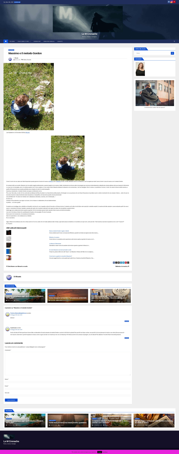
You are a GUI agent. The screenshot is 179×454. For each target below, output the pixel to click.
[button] (174, 41)
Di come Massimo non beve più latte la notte (60, 249)
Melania (58, 181)
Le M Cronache (89, 33)
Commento (8, 350)
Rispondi (126, 321)
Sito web (7, 392)
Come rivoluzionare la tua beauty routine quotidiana (67, 423)
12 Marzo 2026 (11, 425)
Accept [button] (99, 452)
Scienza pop (37, 41)
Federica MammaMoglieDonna (18, 313)
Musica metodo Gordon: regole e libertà (59, 231)
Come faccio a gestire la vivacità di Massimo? (60, 256)
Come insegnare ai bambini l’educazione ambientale (67, 298)
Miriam (51, 181)
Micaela (16, 58)
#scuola (29, 59)
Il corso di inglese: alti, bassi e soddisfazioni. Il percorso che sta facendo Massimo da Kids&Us (109, 297)
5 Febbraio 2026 (140, 425)
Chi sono (12, 41)
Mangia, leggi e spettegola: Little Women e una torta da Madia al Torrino (153, 422)
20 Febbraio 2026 (97, 425)
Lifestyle (94, 418)
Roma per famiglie (49, 41)
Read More (104, 452)
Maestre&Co (51, 295)
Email (6, 386)
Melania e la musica (54, 237)
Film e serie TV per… (24, 41)
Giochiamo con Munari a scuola (17, 266)
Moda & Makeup (52, 420)
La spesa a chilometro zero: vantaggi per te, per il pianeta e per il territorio (109, 422)
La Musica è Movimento (55, 243)
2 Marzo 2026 (53, 425)
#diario (25, 59)
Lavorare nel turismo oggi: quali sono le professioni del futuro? (24, 297)
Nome (7, 379)
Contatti (60, 41)
